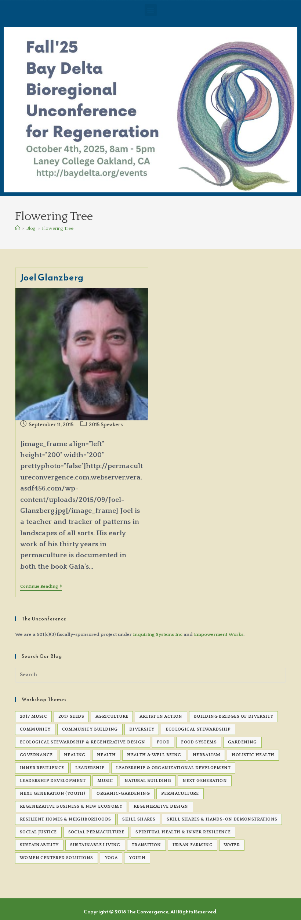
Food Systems (199, 742)
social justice (38, 832)
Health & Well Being (154, 755)
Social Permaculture (96, 832)
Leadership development (53, 780)
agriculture (111, 716)
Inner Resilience (42, 767)
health (106, 755)
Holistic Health (253, 755)
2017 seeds (71, 716)
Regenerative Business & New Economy (71, 806)
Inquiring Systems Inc (157, 634)
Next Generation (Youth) (52, 793)
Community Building (90, 729)
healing (75, 755)
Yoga (111, 857)
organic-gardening (123, 793)
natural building (147, 780)
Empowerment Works (218, 634)
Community (35, 729)
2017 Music (33, 716)
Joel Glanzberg (52, 277)
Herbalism (207, 755)
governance (36, 755)
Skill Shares (138, 819)
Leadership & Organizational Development (173, 767)
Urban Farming (193, 845)
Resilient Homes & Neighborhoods (65, 819)
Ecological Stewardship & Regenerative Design (82, 742)
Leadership (90, 767)
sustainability (39, 845)
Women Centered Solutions (56, 857)
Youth (137, 857)
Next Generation (204, 780)
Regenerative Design (161, 806)
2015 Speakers (106, 425)
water (232, 845)
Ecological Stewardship (198, 729)
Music (105, 780)
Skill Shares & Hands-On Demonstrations (222, 819)
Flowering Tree (57, 228)
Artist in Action (160, 716)
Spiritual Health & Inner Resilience (183, 832)
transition (146, 845)
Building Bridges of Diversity (233, 716)
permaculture (180, 793)
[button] (151, 10)
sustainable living (95, 845)
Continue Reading (41, 586)
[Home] (17, 228)
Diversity (142, 729)
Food (163, 742)
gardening (242, 742)
